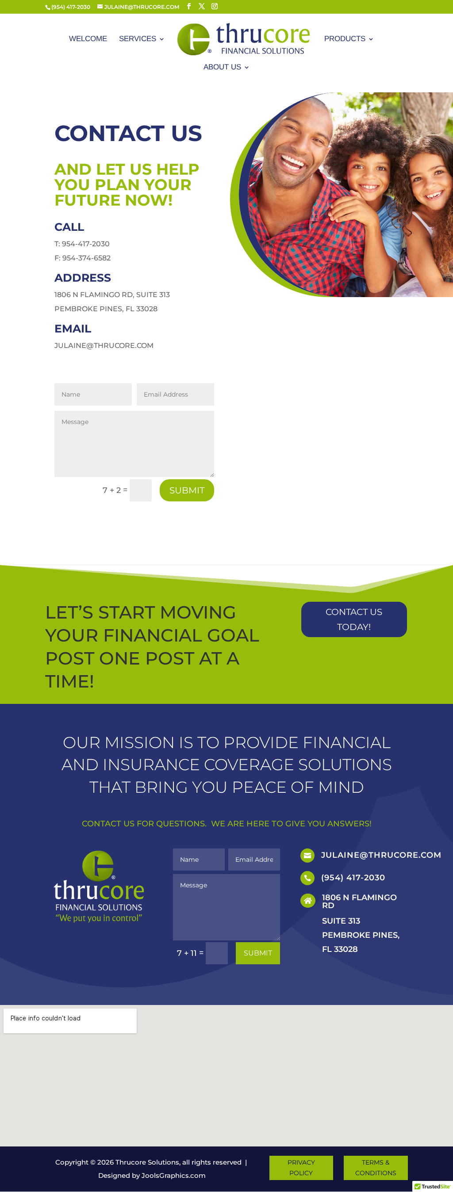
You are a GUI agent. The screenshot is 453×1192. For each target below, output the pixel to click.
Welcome (88, 39)
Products (344, 39)
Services (137, 39)
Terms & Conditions (375, 1167)
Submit (186, 490)
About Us (222, 67)
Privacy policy (301, 1167)
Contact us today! (354, 619)
